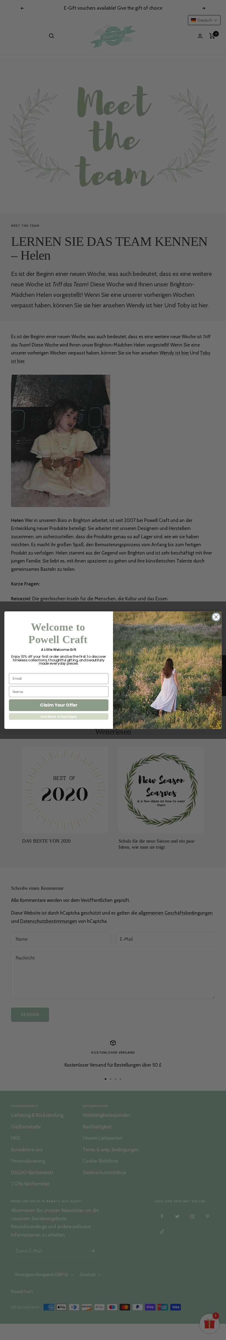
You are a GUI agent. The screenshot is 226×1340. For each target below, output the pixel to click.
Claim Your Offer (58, 705)
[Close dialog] (216, 617)
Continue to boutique (59, 716)
